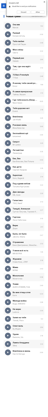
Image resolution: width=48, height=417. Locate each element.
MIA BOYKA (17, 253)
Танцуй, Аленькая (21, 209)
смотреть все (37, 16)
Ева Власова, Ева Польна (23, 161)
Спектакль (18, 326)
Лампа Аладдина (21, 342)
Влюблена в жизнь (21, 351)
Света (15, 53)
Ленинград (17, 153)
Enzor (15, 86)
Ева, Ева (16, 158)
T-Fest (15, 78)
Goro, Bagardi (18, 178)
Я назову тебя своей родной (25, 83)
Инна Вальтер (19, 128)
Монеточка (17, 279)
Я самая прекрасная (22, 91)
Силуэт (16, 142)
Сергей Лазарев (20, 170)
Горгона (16, 217)
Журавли (17, 259)
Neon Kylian (17, 103)
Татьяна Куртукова (21, 186)
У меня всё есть (20, 250)
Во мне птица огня (21, 292)
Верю (15, 225)
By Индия (17, 329)
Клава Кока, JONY (20, 262)
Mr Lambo (17, 145)
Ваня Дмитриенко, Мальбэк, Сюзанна (25, 245)
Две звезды (18, 192)
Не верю (17, 309)
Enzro (15, 69)
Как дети (17, 167)
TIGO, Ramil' (18, 203)
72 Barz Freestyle (21, 75)
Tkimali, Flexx (18, 320)
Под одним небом (21, 183)
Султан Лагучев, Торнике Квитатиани (25, 212)
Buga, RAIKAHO (19, 304)
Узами (15, 284)
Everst (15, 111)
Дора (15, 228)
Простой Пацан (19, 44)
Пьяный (16, 33)
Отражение (18, 242)
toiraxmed (17, 136)
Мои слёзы (18, 49)
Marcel (15, 27)
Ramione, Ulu (18, 337)
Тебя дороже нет (21, 108)
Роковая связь (20, 125)
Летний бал (18, 150)
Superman (17, 175)
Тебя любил (18, 41)
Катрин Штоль (19, 36)
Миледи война (19, 301)
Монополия (18, 275)
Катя (15, 295)
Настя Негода (19, 354)
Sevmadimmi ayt (20, 133)
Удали (16, 334)
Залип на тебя (19, 317)
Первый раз (18, 58)
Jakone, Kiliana (19, 237)
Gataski (16, 61)
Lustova (16, 312)
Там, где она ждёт (22, 66)
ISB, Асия (16, 195)
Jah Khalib (17, 120)
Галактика (18, 200)
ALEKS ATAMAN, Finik (21, 287)
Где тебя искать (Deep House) (25, 100)
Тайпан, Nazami (19, 94)
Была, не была (19, 234)
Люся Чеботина (19, 220)
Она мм (16, 24)
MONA (15, 270)
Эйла (15, 346)
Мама (15, 267)
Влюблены (18, 116)
